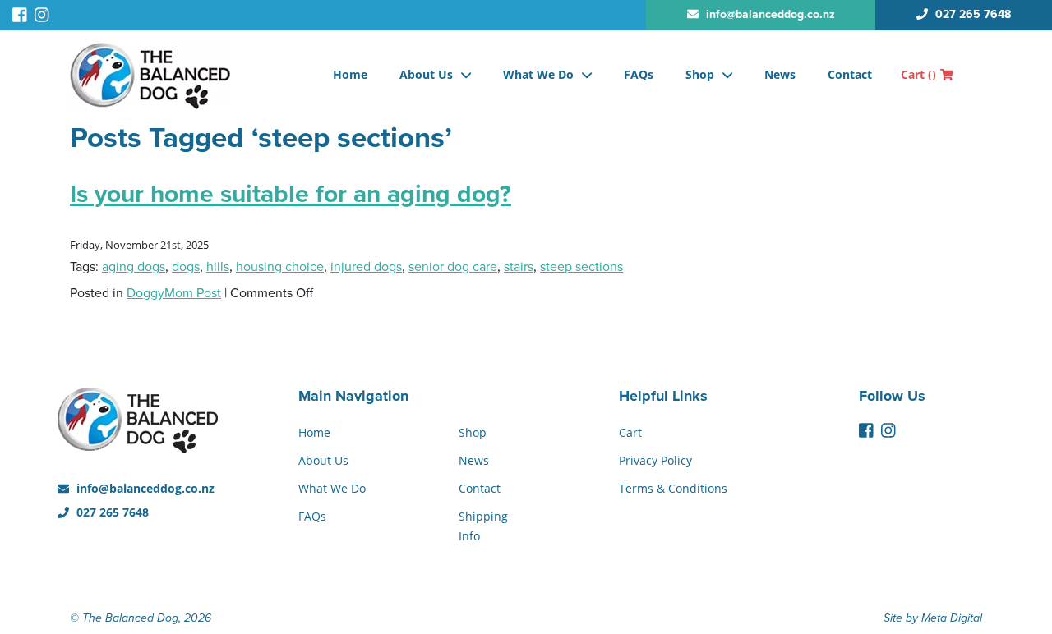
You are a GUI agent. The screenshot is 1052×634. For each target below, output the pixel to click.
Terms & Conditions (673, 488)
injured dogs (366, 267)
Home (350, 74)
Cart (918, 74)
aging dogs (133, 267)
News (780, 74)
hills (217, 267)
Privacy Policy (655, 460)
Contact (850, 74)
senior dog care (452, 267)
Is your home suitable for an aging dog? (290, 194)
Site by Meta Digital (933, 618)
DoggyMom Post (174, 293)
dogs (186, 267)
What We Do (538, 74)
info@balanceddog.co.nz (144, 488)
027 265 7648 (111, 512)
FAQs (638, 74)
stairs (518, 267)
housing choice (280, 267)
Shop (699, 74)
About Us (426, 74)
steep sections (581, 267)
